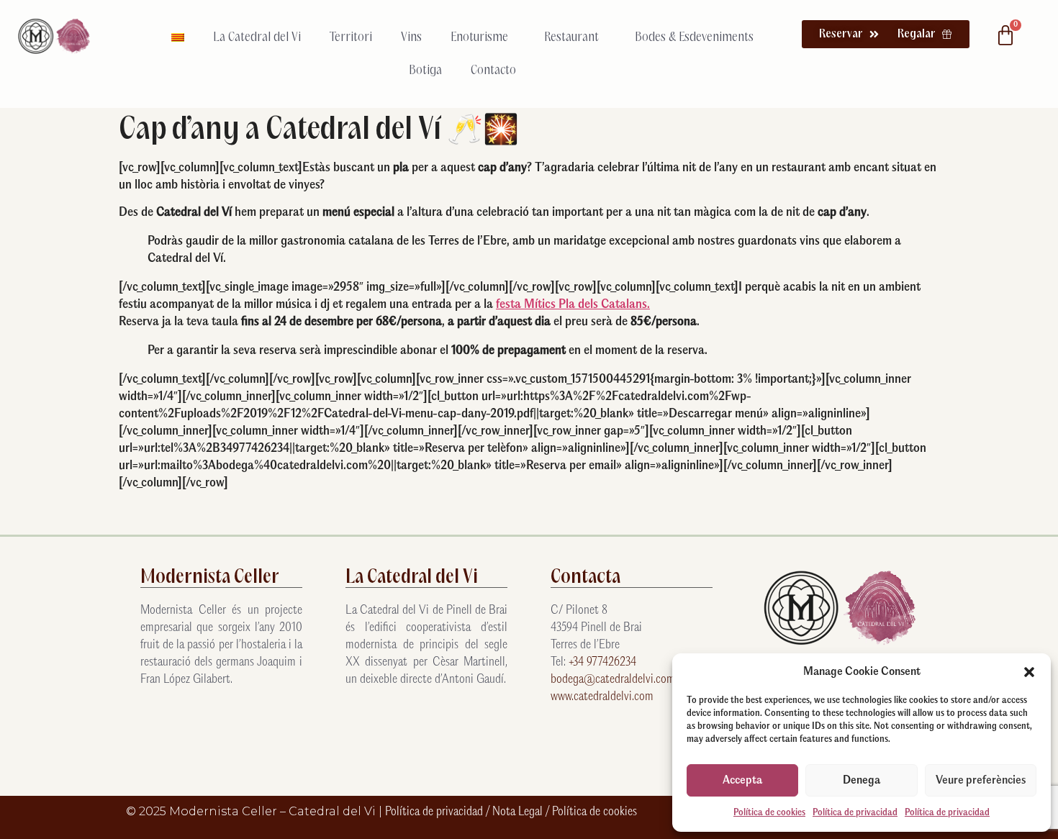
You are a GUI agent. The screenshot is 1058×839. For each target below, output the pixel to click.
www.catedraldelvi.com (602, 697)
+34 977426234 (602, 662)
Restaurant (571, 37)
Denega (861, 780)
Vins (411, 37)
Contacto (493, 70)
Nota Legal (519, 812)
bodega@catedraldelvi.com (613, 680)
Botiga (425, 70)
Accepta (742, 780)
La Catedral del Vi (257, 37)
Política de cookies (769, 812)
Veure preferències (981, 780)
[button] (1029, 672)
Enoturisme (479, 37)
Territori (351, 37)
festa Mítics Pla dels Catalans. (573, 305)
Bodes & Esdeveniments (694, 37)
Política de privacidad (855, 812)
